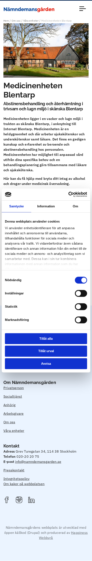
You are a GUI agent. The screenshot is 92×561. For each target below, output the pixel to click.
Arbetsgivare (13, 413)
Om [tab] (75, 206)
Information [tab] (46, 206)
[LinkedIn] (31, 500)
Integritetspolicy (16, 479)
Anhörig (9, 405)
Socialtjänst (12, 396)
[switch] (81, 293)
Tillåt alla (46, 338)
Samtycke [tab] (16, 206)
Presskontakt (13, 470)
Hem (6, 20)
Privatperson (13, 388)
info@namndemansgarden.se (38, 461)
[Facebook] (6, 500)
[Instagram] (19, 500)
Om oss (16, 20)
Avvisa (46, 363)
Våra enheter (31, 20)
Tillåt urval (46, 351)
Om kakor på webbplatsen (24, 484)
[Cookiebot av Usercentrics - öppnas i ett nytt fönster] (68, 194)
